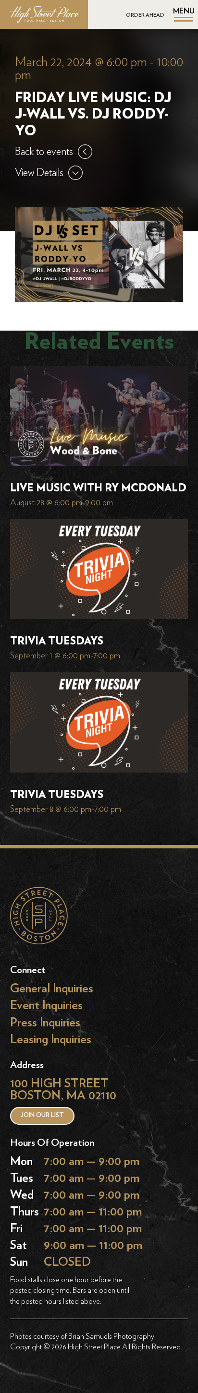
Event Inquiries (46, 1006)
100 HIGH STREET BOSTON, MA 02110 (63, 1089)
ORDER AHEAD (145, 15)
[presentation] (99, 418)
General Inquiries (51, 989)
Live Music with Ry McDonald (98, 488)
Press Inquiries (45, 1022)
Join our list (42, 1115)
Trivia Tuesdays (56, 641)
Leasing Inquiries (50, 1039)
